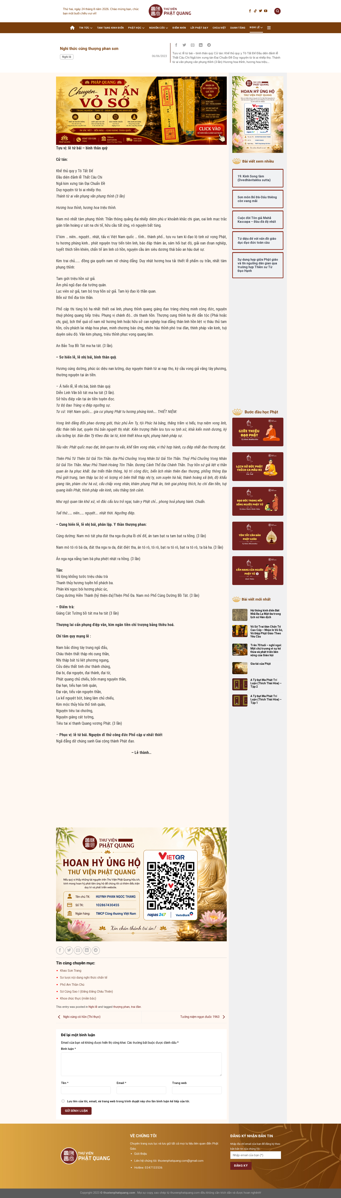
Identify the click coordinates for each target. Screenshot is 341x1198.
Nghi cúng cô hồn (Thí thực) (81, 1017)
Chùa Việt (219, 27)
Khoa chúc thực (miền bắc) (78, 998)
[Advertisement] (141, 799)
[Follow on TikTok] (255, 11)
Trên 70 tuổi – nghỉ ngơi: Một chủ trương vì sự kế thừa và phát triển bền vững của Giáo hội (266, 650)
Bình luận (68, 1049)
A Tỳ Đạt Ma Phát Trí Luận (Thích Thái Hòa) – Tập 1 (266, 699)
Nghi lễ (254, 27)
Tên (64, 1083)
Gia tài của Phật (260, 663)
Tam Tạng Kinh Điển (110, 27)
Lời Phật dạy (199, 27)
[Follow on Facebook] (250, 11)
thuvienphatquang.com (119, 1192)
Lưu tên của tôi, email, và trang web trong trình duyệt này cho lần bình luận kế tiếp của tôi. (128, 1101)
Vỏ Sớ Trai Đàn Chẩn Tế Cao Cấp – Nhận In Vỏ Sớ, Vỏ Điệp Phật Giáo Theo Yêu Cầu (266, 631)
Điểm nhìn (179, 27)
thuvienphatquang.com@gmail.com (180, 1160)
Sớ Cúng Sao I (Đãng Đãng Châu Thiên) (86, 991)
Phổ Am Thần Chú (72, 984)
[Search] (277, 11)
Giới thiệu (140, 1154)
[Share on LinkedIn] (201, 45)
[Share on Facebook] (176, 45)
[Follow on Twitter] (260, 11)
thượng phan (121, 1007)
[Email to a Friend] (192, 45)
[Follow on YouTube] (265, 11)
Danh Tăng (237, 27)
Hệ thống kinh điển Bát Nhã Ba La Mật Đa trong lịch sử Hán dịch (265, 614)
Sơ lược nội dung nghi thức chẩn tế (83, 977)
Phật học (134, 27)
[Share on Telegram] (209, 45)
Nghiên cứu (157, 27)
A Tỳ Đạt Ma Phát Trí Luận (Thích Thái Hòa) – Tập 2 (266, 683)
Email (121, 1083)
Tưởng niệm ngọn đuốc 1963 (200, 1017)
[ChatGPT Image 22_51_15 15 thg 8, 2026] (141, 110)
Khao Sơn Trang (70, 970)
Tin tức (84, 27)
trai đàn (136, 1007)
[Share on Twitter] (184, 45)
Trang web (179, 1083)
